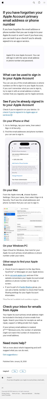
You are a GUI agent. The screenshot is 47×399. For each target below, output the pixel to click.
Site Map (37, 393)
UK (2, 388)
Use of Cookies (6, 395)
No (23, 371)
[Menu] (44, 2)
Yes (15, 371)
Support (9, 377)
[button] (34, 2)
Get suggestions (10, 355)
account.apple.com (18, 275)
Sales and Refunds (27, 393)
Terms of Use (16, 393)
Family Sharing (26, 287)
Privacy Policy (6, 393)
